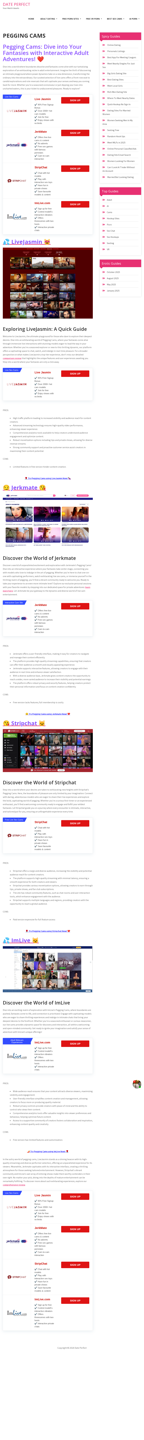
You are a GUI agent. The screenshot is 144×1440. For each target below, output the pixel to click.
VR (108, 249)
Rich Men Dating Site (117, 92)
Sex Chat (111, 230)
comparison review (12, 358)
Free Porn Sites (70, 18)
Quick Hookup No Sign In (118, 104)
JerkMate (41, 131)
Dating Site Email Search (119, 154)
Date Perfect (16, 4)
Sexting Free (113, 130)
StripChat (41, 167)
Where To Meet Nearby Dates (121, 98)
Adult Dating (47, 18)
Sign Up (75, 100)
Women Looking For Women (121, 161)
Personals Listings (116, 51)
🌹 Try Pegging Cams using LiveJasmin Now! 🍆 (48, 478)
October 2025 (113, 272)
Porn (109, 224)
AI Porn (133, 18)
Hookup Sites (113, 218)
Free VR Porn (93, 18)
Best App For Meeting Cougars (121, 57)
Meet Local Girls (115, 85)
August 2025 (113, 278)
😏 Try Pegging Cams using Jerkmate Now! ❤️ (47, 713)
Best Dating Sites (115, 79)
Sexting (110, 243)
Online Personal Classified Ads (121, 148)
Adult (109, 199)
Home (31, 18)
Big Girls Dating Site (116, 73)
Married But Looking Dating (120, 177)
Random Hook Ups (116, 136)
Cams (109, 212)
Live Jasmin (43, 99)
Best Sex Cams (114, 18)
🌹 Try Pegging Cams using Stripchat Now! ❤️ (47, 931)
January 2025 (113, 290)
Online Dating (114, 45)
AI (108, 206)
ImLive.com (42, 203)
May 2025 (111, 284)
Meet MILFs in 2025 (116, 142)
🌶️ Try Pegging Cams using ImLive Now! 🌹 (48, 1151)
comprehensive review (14, 1184)
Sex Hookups (113, 237)
